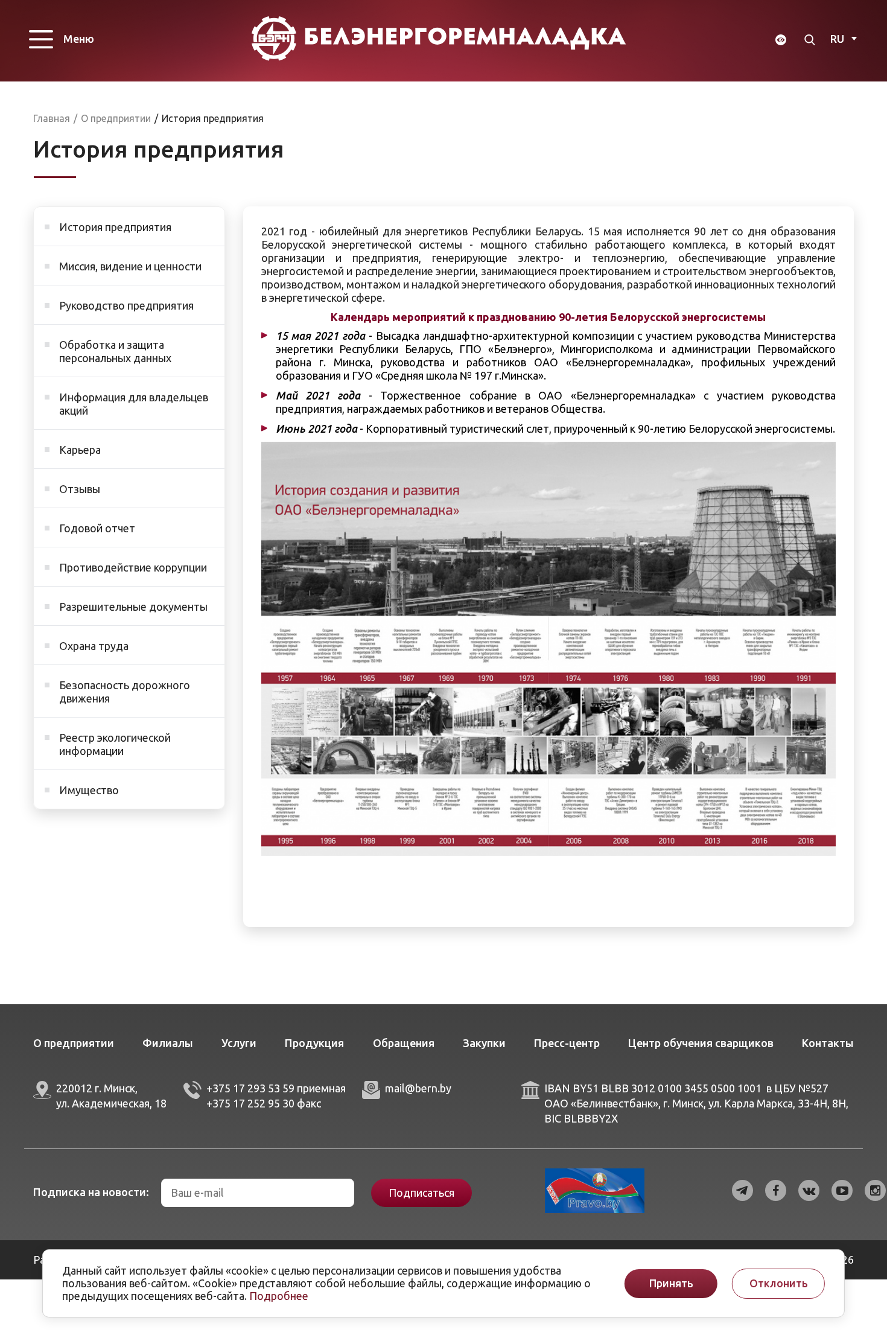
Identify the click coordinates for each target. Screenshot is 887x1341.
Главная (51, 118)
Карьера (80, 450)
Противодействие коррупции (133, 567)
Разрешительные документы (133, 606)
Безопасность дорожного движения (124, 691)
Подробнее (278, 1296)
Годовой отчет (97, 528)
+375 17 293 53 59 (250, 1088)
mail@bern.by (418, 1088)
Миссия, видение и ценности (130, 266)
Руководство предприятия (126, 305)
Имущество (89, 790)
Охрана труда (94, 646)
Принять (671, 1283)
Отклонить (778, 1283)
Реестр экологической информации (115, 744)
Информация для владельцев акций (133, 403)
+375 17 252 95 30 (250, 1103)
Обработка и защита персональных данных (115, 351)
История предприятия (115, 227)
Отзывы (79, 489)
